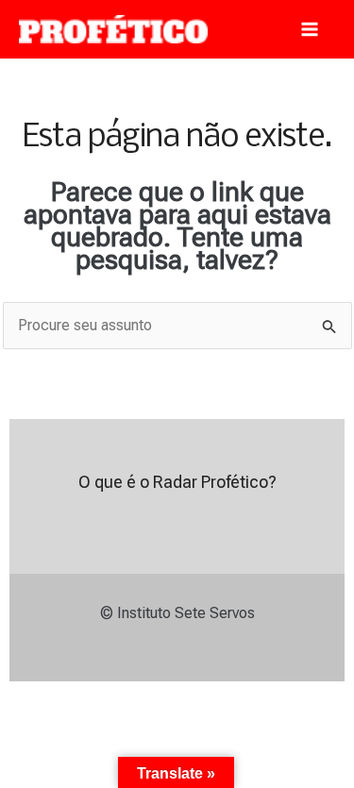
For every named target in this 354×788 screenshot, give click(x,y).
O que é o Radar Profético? (177, 482)
